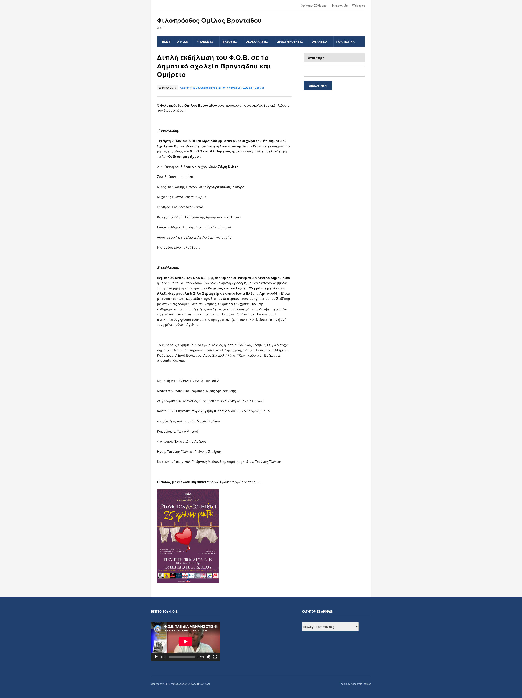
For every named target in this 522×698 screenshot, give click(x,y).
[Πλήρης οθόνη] (215, 657)
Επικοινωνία (340, 5)
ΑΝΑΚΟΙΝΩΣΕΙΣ (257, 42)
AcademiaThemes (361, 683)
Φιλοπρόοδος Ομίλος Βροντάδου (209, 20)
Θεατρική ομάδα (210, 87)
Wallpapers (358, 5)
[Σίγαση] (208, 657)
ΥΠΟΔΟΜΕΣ (205, 42)
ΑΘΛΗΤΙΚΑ (319, 42)
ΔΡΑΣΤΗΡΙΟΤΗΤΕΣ (290, 42)
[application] (185, 641)
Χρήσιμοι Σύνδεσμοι (314, 5)
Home (166, 42)
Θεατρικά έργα (189, 87)
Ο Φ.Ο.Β (182, 42)
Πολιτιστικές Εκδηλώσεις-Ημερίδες (243, 87)
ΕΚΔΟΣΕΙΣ (229, 42)
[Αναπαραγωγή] (156, 657)
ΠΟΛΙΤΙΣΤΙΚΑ (345, 42)
